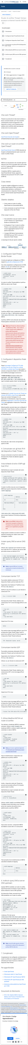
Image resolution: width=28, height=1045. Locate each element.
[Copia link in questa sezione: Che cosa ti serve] (15, 215)
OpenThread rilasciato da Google (9, 137)
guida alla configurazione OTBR (15, 262)
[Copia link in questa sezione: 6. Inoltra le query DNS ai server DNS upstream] (14, 883)
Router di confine (16, 11)
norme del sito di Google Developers (18, 1009)
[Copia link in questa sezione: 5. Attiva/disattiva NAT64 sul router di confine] (15, 721)
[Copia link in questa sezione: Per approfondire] (15, 968)
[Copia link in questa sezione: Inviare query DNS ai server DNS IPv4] (6, 544)
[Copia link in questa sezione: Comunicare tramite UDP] (21, 647)
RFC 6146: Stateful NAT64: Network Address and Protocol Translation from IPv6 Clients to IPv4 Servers (14, 996)
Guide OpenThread (9, 971)
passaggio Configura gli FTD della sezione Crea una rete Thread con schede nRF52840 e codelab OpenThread (12, 367)
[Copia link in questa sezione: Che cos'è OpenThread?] (20, 133)
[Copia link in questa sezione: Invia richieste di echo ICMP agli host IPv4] (9, 466)
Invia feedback (6, 14)
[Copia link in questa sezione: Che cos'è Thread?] (16, 115)
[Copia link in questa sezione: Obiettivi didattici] (15, 200)
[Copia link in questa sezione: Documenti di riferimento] (21, 991)
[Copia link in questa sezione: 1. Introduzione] (14, 100)
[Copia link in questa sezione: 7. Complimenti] (14, 953)
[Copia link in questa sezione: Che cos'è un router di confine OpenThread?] (12, 146)
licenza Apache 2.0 (14, 1008)
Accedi (24, 1)
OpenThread (3, 11)
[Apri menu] (2, 2)
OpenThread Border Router (8, 150)
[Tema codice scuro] (26, 271)
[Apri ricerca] (20, 2)
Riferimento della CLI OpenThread (13, 974)
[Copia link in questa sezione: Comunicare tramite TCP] (21, 576)
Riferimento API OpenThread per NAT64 (14, 977)
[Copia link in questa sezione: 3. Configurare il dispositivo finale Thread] (8, 362)
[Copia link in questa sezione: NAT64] (7, 159)
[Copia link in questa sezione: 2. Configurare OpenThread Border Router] (13, 256)
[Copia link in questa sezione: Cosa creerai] (12, 182)
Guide (3, 6)
